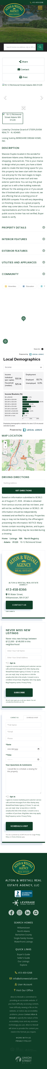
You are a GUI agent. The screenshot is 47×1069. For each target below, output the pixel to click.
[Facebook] (11, 912)
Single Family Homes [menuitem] (23, 938)
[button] (40, 47)
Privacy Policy (26, 682)
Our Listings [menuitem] (23, 961)
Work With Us (23, 1038)
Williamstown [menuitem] (23, 927)
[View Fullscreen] (5, 452)
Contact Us (19, 604)
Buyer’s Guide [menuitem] (23, 954)
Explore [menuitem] (23, 965)
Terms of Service (16, 837)
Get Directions (23, 490)
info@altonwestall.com (25, 978)
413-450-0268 (37, 2)
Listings (13, 538)
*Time (8, 755)
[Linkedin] (27, 912)
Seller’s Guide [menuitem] (23, 958)
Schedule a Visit (32, 717)
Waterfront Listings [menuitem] (23, 941)
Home (5, 538)
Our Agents (10, 611)
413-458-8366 (16, 589)
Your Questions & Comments (19, 765)
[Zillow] (36, 912)
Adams (7, 542)
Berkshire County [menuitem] (23, 934)
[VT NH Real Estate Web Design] (23, 1060)
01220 (15, 542)
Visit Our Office (24, 990)
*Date (8, 744)
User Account (25, 984)
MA (20, 538)
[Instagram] (19, 912)
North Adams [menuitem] (23, 931)
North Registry (31, 538)
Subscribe (19, 692)
